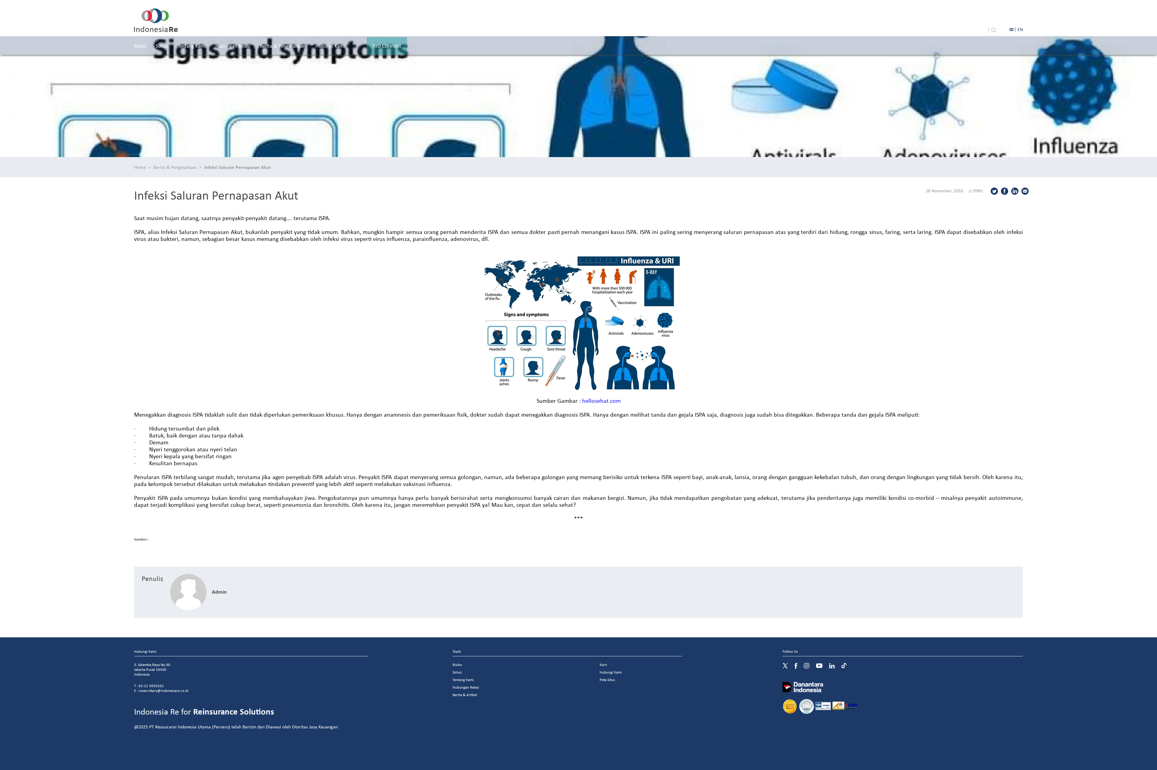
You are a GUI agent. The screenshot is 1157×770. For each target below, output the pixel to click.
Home (140, 167)
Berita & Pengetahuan (283, 46)
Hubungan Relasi (232, 46)
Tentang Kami (192, 46)
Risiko (140, 46)
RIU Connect (387, 45)
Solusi (162, 46)
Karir (603, 664)
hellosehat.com (601, 400)
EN (1020, 29)
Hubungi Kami (330, 46)
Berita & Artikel (465, 695)
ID (1011, 29)
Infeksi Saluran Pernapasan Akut (237, 167)
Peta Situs (607, 679)
